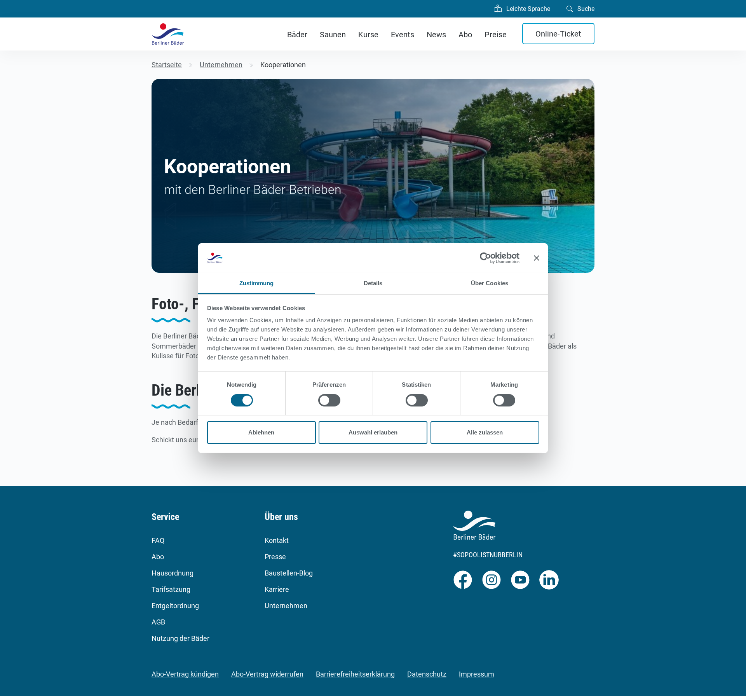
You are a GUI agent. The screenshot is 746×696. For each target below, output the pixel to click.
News (436, 34)
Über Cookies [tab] (489, 283)
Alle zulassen (485, 432)
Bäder (297, 34)
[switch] (329, 400)
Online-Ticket (558, 33)
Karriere (277, 589)
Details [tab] (373, 283)
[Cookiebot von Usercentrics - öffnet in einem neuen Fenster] (485, 258)
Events (402, 34)
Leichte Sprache (527, 8)
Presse (275, 557)
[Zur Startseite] (168, 34)
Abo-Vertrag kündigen (185, 674)
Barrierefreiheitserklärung (355, 674)
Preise (496, 34)
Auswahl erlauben (373, 432)
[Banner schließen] (536, 258)
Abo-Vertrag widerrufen (267, 674)
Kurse (368, 34)
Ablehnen (261, 432)
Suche (585, 8)
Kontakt (277, 540)
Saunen (333, 34)
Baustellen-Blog (289, 573)
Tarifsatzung (171, 589)
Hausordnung (172, 573)
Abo (465, 34)
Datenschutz (426, 674)
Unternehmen (286, 606)
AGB (158, 622)
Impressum (476, 674)
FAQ (158, 540)
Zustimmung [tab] (256, 283)
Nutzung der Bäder (180, 638)
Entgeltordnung (175, 606)
